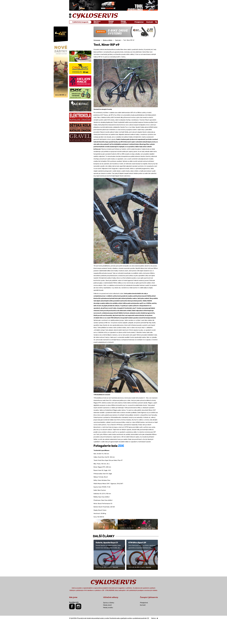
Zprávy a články (97, 22)
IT (148, 618)
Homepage (97, 40)
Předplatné (139, 22)
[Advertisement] (80, 38)
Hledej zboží (111, 22)
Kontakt (149, 22)
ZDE (121, 446)
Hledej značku (124, 22)
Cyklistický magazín (80, 22)
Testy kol (118, 40)
